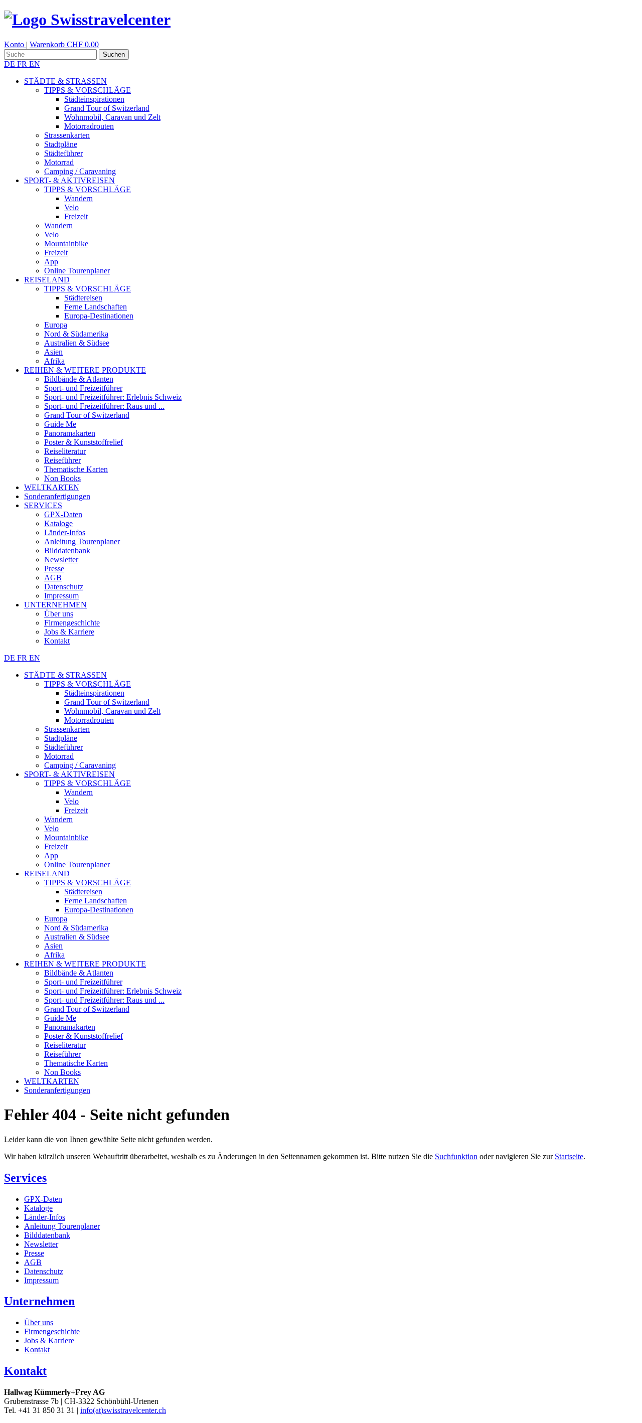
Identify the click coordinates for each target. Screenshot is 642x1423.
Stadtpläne (60, 144)
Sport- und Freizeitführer (83, 388)
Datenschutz (63, 586)
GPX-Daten (63, 514)
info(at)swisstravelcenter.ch (123, 1410)
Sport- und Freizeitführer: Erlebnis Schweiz (113, 397)
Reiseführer (62, 460)
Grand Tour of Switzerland (106, 108)
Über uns (58, 613)
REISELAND (47, 279)
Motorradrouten (89, 126)
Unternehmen (39, 1301)
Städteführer (63, 153)
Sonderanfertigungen (57, 496)
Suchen (114, 54)
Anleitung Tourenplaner (82, 541)
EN (34, 64)
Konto (15, 44)
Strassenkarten (67, 135)
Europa (55, 325)
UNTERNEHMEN (55, 604)
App (51, 261)
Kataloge (58, 523)
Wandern (78, 198)
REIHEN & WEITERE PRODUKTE (85, 370)
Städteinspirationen (94, 99)
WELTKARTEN (51, 487)
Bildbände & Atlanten (78, 379)
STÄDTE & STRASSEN (65, 81)
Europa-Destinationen (98, 315)
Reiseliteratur (65, 451)
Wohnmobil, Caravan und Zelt (112, 117)
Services (25, 1177)
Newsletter (61, 559)
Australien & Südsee (76, 343)
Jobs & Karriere (69, 631)
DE (10, 64)
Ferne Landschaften (95, 306)
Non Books (62, 478)
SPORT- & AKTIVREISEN (69, 180)
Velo (71, 207)
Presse (54, 568)
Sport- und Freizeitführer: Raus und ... (104, 406)
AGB (53, 577)
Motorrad (59, 162)
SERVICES (43, 505)
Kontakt (57, 641)
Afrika (54, 361)
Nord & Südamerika (76, 334)
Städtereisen (83, 297)
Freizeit (76, 216)
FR (23, 64)
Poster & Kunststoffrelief (83, 442)
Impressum (61, 595)
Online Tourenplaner (77, 270)
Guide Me (60, 424)
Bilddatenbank (67, 550)
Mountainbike (66, 243)
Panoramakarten (69, 433)
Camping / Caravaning (80, 171)
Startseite (569, 1156)
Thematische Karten (76, 469)
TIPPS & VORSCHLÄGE (87, 90)
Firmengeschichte (72, 622)
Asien (53, 352)
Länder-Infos (64, 532)
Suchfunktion (456, 1156)
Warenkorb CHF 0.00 (64, 44)
